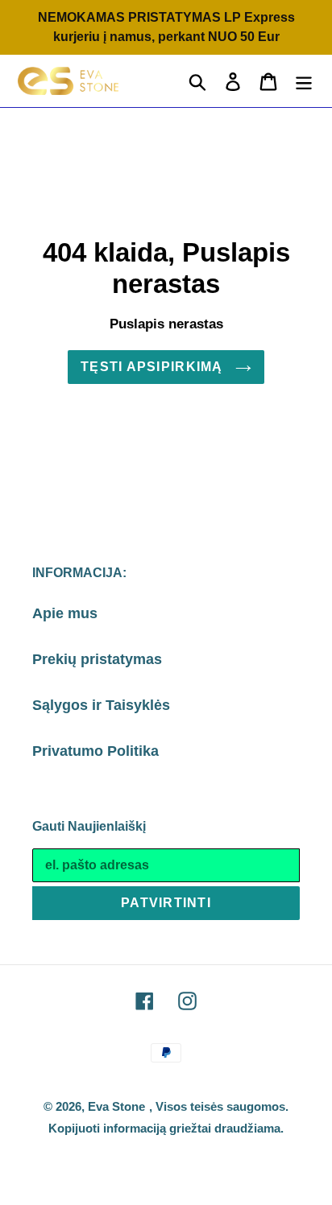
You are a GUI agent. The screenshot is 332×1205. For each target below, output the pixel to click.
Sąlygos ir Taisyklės (101, 705)
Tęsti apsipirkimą (154, 366)
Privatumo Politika (95, 751)
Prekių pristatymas (97, 659)
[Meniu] (304, 81)
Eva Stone (116, 1106)
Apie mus (65, 613)
